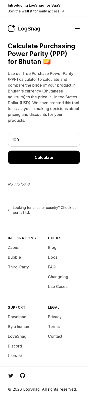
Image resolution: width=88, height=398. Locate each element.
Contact (55, 336)
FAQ (52, 267)
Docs (52, 257)
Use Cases (57, 286)
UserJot (15, 355)
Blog (52, 247)
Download (17, 316)
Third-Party (18, 267)
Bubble (14, 257)
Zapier (14, 247)
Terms (54, 326)
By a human (18, 326)
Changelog (58, 276)
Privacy (55, 316)
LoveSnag (17, 336)
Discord (15, 346)
